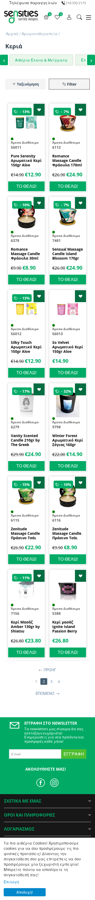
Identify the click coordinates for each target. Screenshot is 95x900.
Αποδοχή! (24, 892)
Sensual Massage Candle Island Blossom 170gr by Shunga (67, 253)
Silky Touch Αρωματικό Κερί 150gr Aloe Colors (26, 347)
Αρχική (12, 33)
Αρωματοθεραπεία (40, 33)
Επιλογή (11, 881)
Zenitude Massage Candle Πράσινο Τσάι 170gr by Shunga (26, 533)
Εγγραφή (74, 754)
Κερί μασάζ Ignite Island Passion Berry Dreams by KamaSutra (64, 626)
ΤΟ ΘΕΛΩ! (26, 186)
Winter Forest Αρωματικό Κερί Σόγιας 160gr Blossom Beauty (67, 440)
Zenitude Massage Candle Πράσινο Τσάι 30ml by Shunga (66, 533)
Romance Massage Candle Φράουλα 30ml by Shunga (25, 253)
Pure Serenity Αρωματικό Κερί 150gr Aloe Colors (26, 160)
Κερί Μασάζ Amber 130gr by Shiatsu (25, 626)
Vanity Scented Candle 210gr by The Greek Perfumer (25, 440)
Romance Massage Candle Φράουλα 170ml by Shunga (67, 160)
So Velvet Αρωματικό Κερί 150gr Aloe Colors (67, 347)
